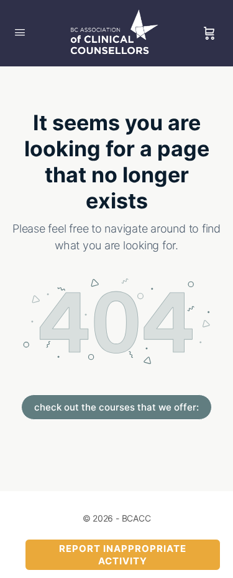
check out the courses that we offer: (116, 407)
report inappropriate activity (122, 555)
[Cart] (209, 33)
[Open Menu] (19, 32)
